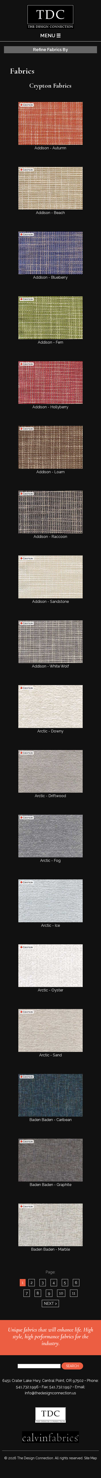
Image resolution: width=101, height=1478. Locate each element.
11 (73, 1293)
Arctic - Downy (50, 731)
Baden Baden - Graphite (50, 1184)
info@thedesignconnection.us (50, 1393)
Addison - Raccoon (50, 536)
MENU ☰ (50, 35)
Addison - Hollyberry (50, 407)
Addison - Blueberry (50, 277)
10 (61, 1293)
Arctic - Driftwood (50, 796)
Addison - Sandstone (50, 601)
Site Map (90, 1458)
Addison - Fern (50, 342)
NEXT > (50, 1303)
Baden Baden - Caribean (50, 1120)
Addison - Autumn (50, 148)
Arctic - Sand (50, 1055)
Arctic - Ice (50, 925)
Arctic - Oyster (50, 990)
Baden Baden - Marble (50, 1249)
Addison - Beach (50, 212)
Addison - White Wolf (50, 666)
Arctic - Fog (50, 860)
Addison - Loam (50, 472)
